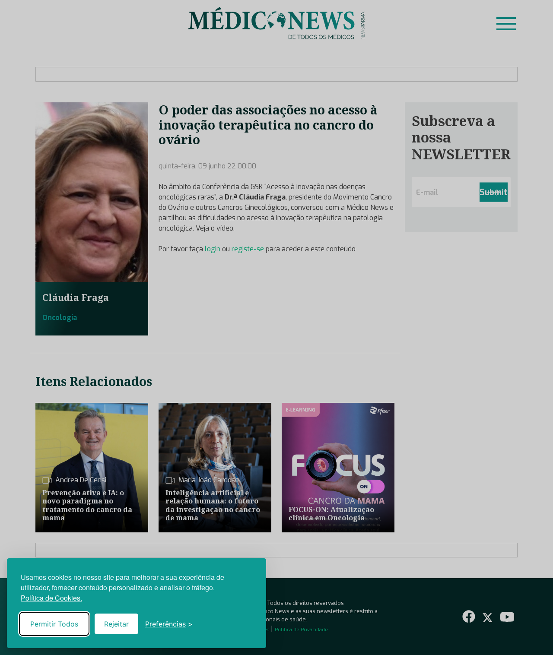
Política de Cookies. (51, 598)
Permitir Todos (54, 624)
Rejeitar (116, 624)
